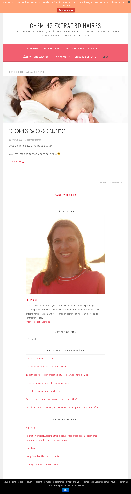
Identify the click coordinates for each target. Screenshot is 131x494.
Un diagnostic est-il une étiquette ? (42, 464)
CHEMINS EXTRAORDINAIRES (65, 25)
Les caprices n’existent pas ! (39, 358)
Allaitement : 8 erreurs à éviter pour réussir (46, 366)
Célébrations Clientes (35, 56)
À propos (61, 56)
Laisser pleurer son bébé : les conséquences (47, 382)
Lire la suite (17, 162)
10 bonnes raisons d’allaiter (37, 131)
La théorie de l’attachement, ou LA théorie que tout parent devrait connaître (62, 407)
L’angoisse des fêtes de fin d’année (42, 456)
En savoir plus (66, 10)
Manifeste (30, 427)
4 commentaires (33, 140)
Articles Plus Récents (109, 183)
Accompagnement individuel (82, 48)
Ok (65, 490)
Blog (106, 56)
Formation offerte (84, 56)
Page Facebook (65, 194)
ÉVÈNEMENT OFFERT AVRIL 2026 (42, 48)
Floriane (32, 300)
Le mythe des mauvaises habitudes (43, 391)
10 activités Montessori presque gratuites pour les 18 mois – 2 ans (57, 374)
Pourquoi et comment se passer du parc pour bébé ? (51, 399)
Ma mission (31, 448)
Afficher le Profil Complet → (39, 321)
